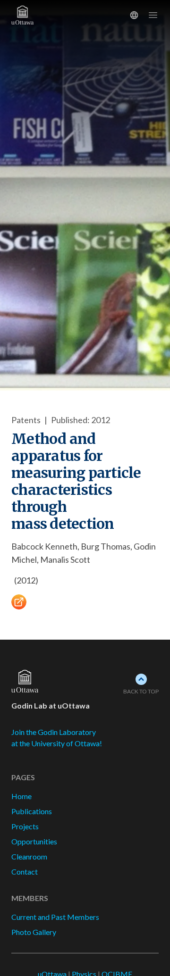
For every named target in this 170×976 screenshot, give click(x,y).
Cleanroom (29, 856)
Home (21, 796)
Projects (25, 826)
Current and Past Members (55, 916)
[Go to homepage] (41, 15)
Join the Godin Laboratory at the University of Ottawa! (56, 737)
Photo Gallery (33, 931)
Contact (24, 871)
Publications (31, 811)
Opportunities (34, 841)
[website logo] (24, 681)
